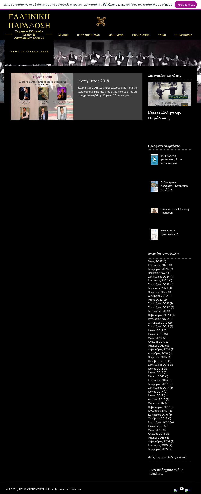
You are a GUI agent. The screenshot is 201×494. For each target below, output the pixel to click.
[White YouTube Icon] (181, 488)
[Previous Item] (154, 94)
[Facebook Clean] (176, 491)
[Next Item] (185, 94)
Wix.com (77, 489)
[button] (116, 35)
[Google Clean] (187, 491)
